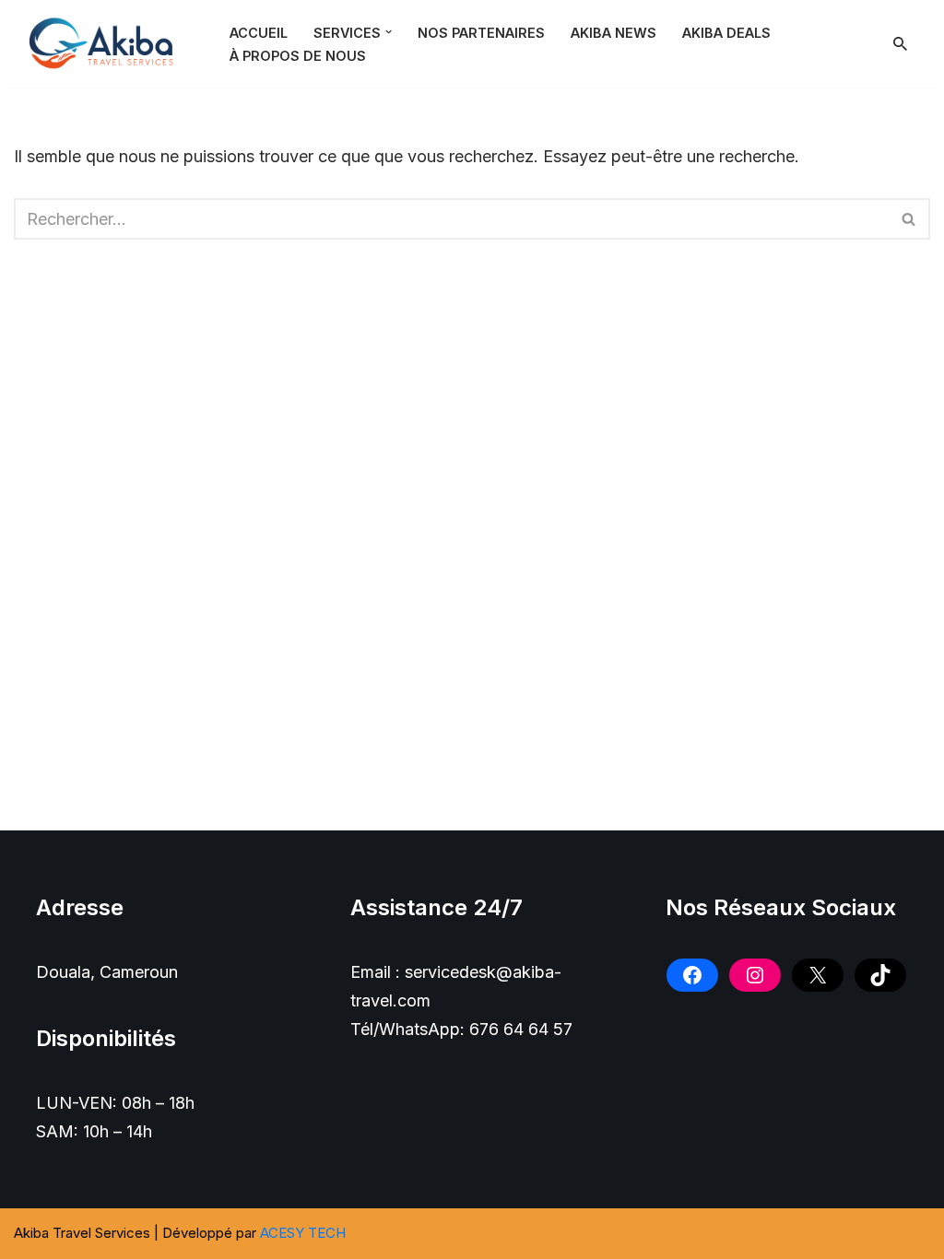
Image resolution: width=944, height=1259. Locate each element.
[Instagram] (755, 975)
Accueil (259, 33)
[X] (818, 975)
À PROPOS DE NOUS (298, 56)
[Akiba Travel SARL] (106, 44)
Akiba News (613, 33)
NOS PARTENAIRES (481, 33)
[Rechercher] (900, 44)
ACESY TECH (303, 1232)
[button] (388, 32)
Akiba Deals (726, 33)
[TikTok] (880, 975)
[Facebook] (692, 975)
